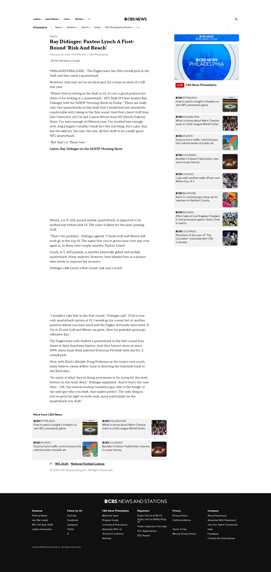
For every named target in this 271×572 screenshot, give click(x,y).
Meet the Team (110, 515)
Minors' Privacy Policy (184, 534)
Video (97, 27)
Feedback (213, 534)
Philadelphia (40, 27)
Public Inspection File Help (152, 526)
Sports (85, 27)
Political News (39, 515)
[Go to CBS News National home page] (135, 19)
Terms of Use (180, 529)
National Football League (87, 464)
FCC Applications (147, 531)
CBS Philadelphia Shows (118, 27)
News (58, 27)
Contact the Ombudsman (221, 538)
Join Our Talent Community (223, 524)
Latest (37, 19)
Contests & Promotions (114, 524)
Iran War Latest (40, 520)
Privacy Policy (180, 515)
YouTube (72, 515)
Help (210, 529)
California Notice (182, 520)
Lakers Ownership (42, 529)
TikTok (70, 529)
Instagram (72, 524)
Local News (52, 19)
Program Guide (110, 520)
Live (67, 19)
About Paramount (217, 515)
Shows (79, 19)
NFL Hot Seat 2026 (42, 524)
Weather (72, 27)
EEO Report (143, 535)
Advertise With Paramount (222, 520)
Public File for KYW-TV (149, 515)
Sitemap (106, 538)
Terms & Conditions (112, 534)
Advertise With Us (112, 529)
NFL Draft (61, 464)
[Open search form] (236, 19)
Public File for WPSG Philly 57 (151, 520)
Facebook (72, 520)
